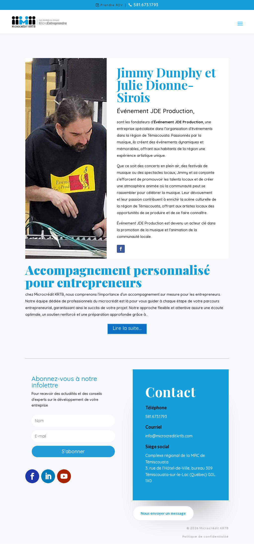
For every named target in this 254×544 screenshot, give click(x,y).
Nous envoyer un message (163, 513)
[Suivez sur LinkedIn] (48, 476)
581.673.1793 (145, 5)
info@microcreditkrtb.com (169, 435)
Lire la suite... (127, 328)
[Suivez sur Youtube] (64, 476)
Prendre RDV (111, 5)
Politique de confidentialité (205, 536)
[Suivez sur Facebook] (121, 249)
